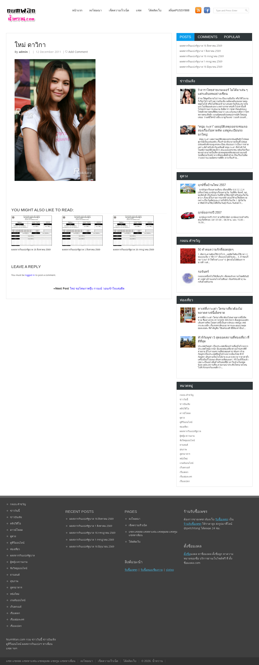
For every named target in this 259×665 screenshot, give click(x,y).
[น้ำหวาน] (21, 21)
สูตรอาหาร (185, 453)
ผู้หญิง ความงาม (187, 435)
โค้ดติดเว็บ (154, 10)
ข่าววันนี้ (184, 399)
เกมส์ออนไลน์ (186, 462)
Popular (232, 37)
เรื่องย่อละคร (186, 476)
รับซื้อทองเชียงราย (152, 570)
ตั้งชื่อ (187, 554)
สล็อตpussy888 (179, 10)
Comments (207, 37)
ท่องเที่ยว (184, 426)
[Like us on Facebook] (207, 10)
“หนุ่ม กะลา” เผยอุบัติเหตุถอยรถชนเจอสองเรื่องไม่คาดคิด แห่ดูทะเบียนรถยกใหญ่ (222, 130)
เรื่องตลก (184, 472)
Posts (185, 37)
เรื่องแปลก (185, 481)
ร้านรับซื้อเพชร (192, 524)
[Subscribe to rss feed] (198, 10)
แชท (138, 10)
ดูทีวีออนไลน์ (186, 422)
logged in (30, 274)
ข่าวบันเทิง (185, 404)
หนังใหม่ (184, 458)
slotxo (170, 570)
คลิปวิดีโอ (184, 408)
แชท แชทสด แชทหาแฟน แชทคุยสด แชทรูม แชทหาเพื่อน (153, 533)
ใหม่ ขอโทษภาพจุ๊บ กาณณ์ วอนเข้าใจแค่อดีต (97, 288)
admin (23, 52)
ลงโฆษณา (95, 10)
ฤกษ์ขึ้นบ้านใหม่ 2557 (212, 185)
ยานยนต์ (184, 444)
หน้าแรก (77, 10)
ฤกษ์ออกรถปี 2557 (210, 212)
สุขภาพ (183, 449)
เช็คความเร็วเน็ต (119, 10)
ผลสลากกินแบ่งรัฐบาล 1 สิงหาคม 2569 (81, 249)
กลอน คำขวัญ (186, 394)
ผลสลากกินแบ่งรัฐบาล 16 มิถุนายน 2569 (201, 66)
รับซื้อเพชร (131, 570)
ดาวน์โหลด (185, 413)
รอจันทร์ (203, 271)
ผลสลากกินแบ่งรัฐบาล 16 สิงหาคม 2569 (31, 249)
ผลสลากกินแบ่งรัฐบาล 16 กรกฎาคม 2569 (133, 249)
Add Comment (78, 52)
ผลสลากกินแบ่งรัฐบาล (190, 431)
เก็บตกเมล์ (185, 467)
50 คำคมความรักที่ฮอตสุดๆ (216, 249)
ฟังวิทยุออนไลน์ (187, 440)
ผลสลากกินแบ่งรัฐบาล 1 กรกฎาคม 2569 (201, 61)
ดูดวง (182, 417)
